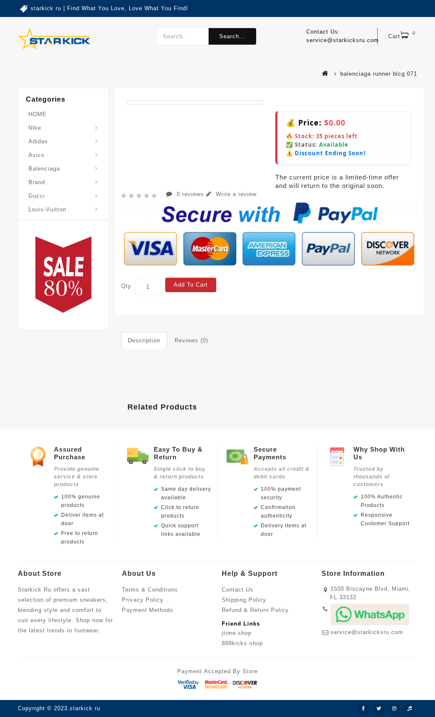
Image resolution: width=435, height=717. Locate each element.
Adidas (38, 141)
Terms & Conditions (150, 589)
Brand (36, 182)
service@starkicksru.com (366, 632)
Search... (232, 36)
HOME (37, 114)
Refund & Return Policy (255, 610)
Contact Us (238, 589)
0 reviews (190, 194)
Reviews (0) (191, 340)
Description (144, 340)
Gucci (36, 196)
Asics (36, 155)
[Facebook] (363, 708)
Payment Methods (147, 610)
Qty (126, 286)
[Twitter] (378, 708)
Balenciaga (44, 168)
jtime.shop (236, 633)
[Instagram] (394, 708)
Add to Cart (191, 285)
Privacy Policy (143, 600)
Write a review (235, 194)
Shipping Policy (244, 600)
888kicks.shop (242, 643)
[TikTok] (409, 708)
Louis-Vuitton (47, 209)
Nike (34, 128)
